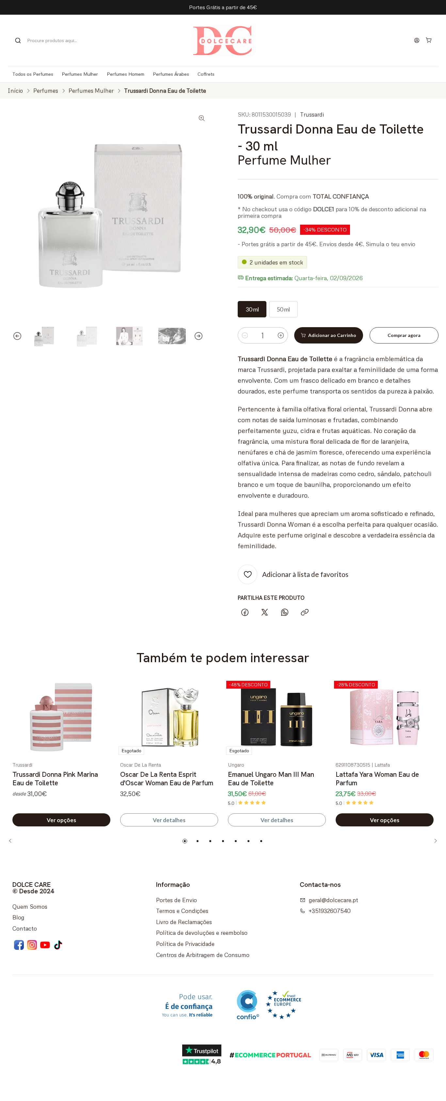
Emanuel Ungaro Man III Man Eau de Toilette (271, 778)
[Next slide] (203, 336)
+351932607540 (330, 910)
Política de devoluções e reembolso (201, 932)
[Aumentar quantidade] (281, 335)
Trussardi (312, 114)
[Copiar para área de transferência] (304, 613)
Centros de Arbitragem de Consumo (202, 954)
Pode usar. (187, 1005)
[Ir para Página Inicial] (223, 40)
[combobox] (49, 40)
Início (15, 90)
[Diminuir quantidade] (245, 335)
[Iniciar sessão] (417, 40)
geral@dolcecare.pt (333, 899)
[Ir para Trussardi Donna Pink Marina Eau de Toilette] (61, 718)
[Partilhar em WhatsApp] (285, 613)
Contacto (24, 928)
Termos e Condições (182, 910)
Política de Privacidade (185, 943)
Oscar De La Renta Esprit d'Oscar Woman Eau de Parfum (166, 778)
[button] (185, 841)
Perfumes (45, 90)
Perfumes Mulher (91, 90)
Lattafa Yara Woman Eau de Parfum (377, 778)
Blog (18, 917)
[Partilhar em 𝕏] (265, 613)
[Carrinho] (429, 40)
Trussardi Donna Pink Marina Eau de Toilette (55, 778)
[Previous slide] (12, 336)
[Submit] (18, 40)
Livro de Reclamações (184, 921)
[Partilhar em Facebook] (245, 613)
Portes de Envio (176, 899)
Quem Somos (29, 906)
